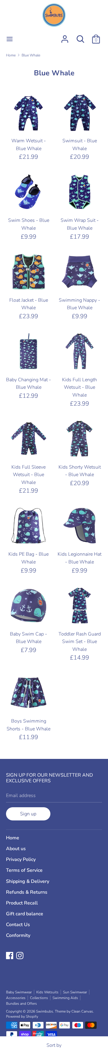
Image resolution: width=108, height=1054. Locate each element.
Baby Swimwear (19, 992)
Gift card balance (24, 914)
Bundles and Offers (21, 1003)
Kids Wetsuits (47, 992)
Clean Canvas (82, 1011)
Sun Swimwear (75, 992)
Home (12, 838)
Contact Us (18, 924)
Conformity (18, 935)
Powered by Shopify (22, 1016)
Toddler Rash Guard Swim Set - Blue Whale (79, 642)
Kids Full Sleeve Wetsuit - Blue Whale (28, 475)
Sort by (54, 1045)
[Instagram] (20, 956)
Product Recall (22, 903)
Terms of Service (24, 870)
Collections (39, 997)
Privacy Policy (21, 859)
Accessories (16, 997)
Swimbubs (44, 1011)
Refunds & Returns (26, 892)
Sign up (28, 814)
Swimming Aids (65, 997)
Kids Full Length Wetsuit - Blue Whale (79, 387)
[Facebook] (10, 956)
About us (16, 848)
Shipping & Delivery (27, 881)
